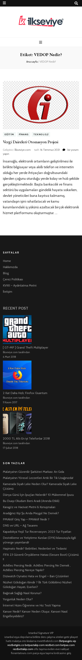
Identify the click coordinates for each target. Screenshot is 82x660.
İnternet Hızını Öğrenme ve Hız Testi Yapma (31, 605)
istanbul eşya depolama (18, 637)
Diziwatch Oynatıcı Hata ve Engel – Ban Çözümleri (36, 576)
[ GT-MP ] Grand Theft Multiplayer (25, 347)
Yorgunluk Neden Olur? (18, 599)
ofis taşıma (40, 649)
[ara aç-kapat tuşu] (76, 3)
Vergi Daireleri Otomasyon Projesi (30, 142)
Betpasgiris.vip (67, 641)
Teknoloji (40, 134)
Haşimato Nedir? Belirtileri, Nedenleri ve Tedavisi (35, 548)
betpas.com (67, 645)
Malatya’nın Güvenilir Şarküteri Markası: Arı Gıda (33, 472)
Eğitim (9, 134)
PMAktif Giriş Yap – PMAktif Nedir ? (26, 519)
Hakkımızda (10, 267)
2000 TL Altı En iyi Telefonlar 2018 (26, 438)
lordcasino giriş (62, 653)
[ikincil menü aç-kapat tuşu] (4, 3)
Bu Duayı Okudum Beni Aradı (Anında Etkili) (31, 501)
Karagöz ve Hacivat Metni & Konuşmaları (29, 507)
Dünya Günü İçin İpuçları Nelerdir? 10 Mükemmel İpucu (38, 495)
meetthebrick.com (48, 641)
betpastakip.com (35, 645)
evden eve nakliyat (58, 649)
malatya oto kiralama (24, 641)
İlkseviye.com (22, 150)
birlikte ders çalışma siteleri (48, 637)
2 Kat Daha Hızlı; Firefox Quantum (25, 393)
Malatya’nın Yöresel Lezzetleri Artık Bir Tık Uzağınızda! (38, 478)
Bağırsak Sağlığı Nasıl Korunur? (22, 593)
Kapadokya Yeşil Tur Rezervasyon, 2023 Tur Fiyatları (37, 531)
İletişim (7, 291)
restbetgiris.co (15, 645)
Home (7, 261)
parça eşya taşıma (43, 653)
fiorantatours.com (21, 653)
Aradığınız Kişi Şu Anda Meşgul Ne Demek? (31, 513)
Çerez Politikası (13, 279)
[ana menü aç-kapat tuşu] (41, 42)
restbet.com (52, 645)
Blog (6, 273)
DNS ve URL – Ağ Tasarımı (20, 525)
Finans (24, 134)
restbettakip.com (23, 649)
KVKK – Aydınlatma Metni (19, 285)
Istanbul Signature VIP (41, 633)
